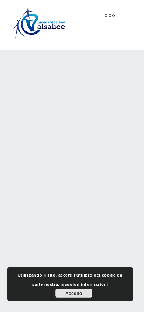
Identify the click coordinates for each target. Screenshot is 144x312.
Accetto (73, 293)
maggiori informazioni (84, 284)
